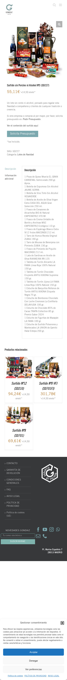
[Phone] (45, 536)
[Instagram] (51, 529)
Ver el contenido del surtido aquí (22, 126)
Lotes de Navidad (25, 155)
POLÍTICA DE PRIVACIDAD (35, 676)
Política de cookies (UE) (15, 514)
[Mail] (38, 536)
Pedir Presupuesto (32, 119)
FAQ (8, 490)
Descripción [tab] (10, 169)
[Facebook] (38, 529)
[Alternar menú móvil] (60, 5)
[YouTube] (45, 529)
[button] (62, 623)
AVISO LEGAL (53, 676)
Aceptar (34, 652)
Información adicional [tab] (11, 177)
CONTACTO (12, 463)
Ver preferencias (33, 669)
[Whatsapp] (58, 529)
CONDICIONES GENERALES (14, 481)
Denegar (33, 660)
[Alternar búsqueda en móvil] (54, 5)
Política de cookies (15, 676)
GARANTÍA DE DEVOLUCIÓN (14, 472)
